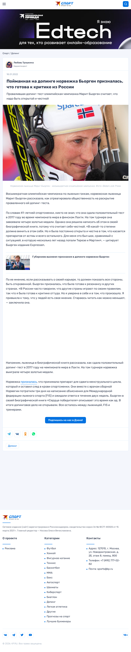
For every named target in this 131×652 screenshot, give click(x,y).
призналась (29, 382)
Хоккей (51, 553)
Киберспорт (54, 592)
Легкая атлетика (57, 606)
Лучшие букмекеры (59, 621)
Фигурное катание (58, 558)
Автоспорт (53, 582)
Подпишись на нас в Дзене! (65, 420)
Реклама (10, 548)
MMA (50, 572)
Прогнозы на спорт (58, 616)
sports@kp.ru (105, 568)
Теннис (51, 562)
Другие (51, 611)
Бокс (50, 577)
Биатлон (52, 597)
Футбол (51, 548)
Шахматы (52, 587)
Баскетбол (53, 567)
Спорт (6, 53)
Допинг (15, 53)
